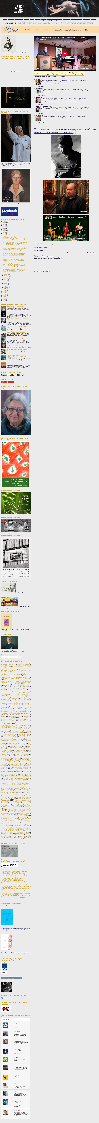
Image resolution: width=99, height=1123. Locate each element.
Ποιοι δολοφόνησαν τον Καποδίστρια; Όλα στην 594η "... (14, 270)
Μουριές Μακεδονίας (26, 767)
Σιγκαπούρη (15, 809)
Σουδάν (24, 811)
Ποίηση (4, 794)
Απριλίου (6, 283)
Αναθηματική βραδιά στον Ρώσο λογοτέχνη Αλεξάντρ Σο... (14, 260)
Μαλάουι (2, 755)
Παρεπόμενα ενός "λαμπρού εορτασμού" (11, 237)
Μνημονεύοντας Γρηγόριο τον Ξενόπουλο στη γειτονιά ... (14, 263)
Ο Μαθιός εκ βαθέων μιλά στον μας (11, 879)
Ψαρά (2, 837)
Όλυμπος (14, 780)
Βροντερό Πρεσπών (11, 695)
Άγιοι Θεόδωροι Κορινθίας (24, 669)
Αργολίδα (29, 682)
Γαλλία (8, 697)
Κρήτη (24, 746)
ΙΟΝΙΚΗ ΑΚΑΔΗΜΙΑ (13, 731)
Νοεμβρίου (6, 274)
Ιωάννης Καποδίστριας (10, 734)
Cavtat (27, 837)
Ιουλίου (5, 279)
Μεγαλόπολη (24, 760)
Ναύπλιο (16, 774)
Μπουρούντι (26, 771)
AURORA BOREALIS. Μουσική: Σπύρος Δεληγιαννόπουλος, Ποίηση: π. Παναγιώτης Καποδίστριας (17, 356)
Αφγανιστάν (17, 689)
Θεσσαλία (10, 727)
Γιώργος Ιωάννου (23, 698)
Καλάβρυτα (22, 735)
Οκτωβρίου (6, 275)
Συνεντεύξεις (4, 817)
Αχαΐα (30, 689)
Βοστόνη (17, 694)
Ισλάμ (2, 732)
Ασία (21, 688)
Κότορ (12, 746)
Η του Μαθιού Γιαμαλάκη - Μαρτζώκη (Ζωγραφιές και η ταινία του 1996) (16, 887)
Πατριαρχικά (25, 789)
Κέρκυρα (4, 742)
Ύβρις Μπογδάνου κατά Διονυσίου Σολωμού (11, 828)
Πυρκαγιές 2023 (4, 802)
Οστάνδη (21, 782)
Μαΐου (5, 282)
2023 (4, 225)
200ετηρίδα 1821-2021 (20, 665)
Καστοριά (23, 739)
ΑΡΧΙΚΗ (5, 19)
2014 (4, 291)
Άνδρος (17, 681)
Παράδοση (5, 785)
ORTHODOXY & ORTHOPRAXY (44, 106)
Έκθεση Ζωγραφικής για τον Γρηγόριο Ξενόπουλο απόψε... (14, 264)
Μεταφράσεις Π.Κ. (8, 763)
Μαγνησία (18, 754)
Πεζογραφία (3, 790)
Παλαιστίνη (3, 784)
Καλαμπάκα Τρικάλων (7, 736)
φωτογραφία (4, 835)
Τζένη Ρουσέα (14, 824)
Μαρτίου (5, 284)
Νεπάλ (23, 775)
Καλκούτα (5, 738)
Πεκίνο (16, 790)
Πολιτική (27, 795)
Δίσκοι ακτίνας (4, 708)
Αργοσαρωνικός (7, 684)
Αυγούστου (6, 278)
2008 (4, 299)
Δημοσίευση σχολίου (38, 250)
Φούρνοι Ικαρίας (20, 832)
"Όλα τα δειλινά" (4, 889)
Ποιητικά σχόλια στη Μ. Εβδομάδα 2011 (15, 795)
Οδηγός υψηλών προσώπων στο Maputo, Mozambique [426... (15, 242)
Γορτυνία (2, 700)
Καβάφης (3, 735)
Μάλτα (7, 755)
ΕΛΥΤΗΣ (32, 19)
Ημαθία (17, 725)
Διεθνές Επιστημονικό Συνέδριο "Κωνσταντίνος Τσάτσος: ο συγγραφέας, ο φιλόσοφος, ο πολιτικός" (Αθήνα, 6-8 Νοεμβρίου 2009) (19, 319)
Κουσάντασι (18, 746)
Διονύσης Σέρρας (12, 707)
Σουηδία (29, 811)
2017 (4, 233)
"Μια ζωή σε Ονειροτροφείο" (24, 664)
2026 (4, 221)
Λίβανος (4, 752)
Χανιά (8, 836)
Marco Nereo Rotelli (10, 838)
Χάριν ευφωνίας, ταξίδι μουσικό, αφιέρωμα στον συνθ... (14, 259)
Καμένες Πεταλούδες (19, 738)
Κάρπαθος (15, 739)
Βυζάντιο (18, 695)
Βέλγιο (12, 691)
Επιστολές (3, 719)
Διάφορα (27, 703)
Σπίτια (27, 813)
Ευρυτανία (9, 722)
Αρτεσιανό (17, 686)
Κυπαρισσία (3, 750)
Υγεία (25, 828)
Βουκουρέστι (23, 694)
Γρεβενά (7, 700)
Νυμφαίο (27, 778)
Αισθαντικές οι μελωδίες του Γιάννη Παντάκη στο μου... (13, 266)
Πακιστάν (13, 783)
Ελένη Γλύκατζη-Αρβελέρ (23, 714)
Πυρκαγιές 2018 (11, 801)
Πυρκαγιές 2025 (13, 802)
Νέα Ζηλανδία (22, 774)
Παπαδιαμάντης (27, 784)
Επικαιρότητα (12, 717)
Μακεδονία (25, 754)
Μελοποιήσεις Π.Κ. (6, 761)
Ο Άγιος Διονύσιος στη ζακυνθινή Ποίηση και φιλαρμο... (14, 269)
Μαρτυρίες (27, 756)
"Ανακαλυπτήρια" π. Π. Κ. (7, 663)
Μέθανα (29, 760)
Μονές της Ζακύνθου (7, 767)
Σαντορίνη (19, 808)
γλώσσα (27, 699)
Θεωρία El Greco (27, 727)
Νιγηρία (28, 775)
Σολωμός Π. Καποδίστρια (15, 811)
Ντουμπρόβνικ (19, 778)
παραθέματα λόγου (40, 88)
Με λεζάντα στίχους (5, 759)
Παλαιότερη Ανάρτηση (92, 252)
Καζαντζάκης (10, 735)
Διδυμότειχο (3, 704)
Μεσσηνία (29, 761)
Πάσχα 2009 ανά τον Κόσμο (12, 787)
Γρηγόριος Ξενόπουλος (17, 700)
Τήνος (27, 824)
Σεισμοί (26, 808)
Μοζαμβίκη (4, 765)
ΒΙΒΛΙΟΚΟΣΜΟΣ (19, 19)
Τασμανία (13, 822)
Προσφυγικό (27, 798)
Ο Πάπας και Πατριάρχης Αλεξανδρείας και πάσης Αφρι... (14, 253)
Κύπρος (10, 750)
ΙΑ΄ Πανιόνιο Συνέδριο (23, 728)
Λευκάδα (24, 751)
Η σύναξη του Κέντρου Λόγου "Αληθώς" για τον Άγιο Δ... (14, 256)
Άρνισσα (8, 686)
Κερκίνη (29, 740)
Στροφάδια (5, 815)
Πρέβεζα (8, 798)
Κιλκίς (4, 743)
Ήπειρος (22, 725)
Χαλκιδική (3, 836)
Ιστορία (22, 732)
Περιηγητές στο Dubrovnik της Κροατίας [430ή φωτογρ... (14, 236)
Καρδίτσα (8, 739)
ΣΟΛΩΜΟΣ (43, 19)
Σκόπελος (11, 810)
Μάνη (12, 755)
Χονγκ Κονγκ (22, 836)
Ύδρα (29, 828)
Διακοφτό (15, 703)
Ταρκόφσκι (8, 822)
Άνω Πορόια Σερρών (15, 682)
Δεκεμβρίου (6, 234)
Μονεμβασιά (28, 765)
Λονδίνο (12, 754)
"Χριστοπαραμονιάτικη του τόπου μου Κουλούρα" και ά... (14, 243)
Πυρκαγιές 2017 (4, 801)
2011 (4, 295)
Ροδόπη (15, 804)
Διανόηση (21, 703)
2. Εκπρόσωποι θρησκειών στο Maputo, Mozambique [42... (14, 245)
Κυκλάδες (20, 748)
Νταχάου (6, 778)
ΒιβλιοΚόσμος (21, 693)
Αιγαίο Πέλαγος (5, 675)
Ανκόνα (23, 681)
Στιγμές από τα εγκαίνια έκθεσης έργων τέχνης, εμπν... (13, 261)
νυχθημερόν (39, 79)
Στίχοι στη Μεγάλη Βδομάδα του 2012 (23, 814)
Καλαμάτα (29, 735)
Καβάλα (28, 734)
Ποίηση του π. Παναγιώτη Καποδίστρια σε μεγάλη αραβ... (14, 265)
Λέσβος (18, 751)
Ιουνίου (5, 280)
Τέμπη (18, 822)
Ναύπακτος (10, 774)
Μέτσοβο (23, 763)
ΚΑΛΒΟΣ (37, 19)
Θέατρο (26, 726)
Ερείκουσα (11, 719)
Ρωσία (16, 805)
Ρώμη (11, 805)
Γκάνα (18, 699)
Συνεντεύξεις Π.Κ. (13, 817)
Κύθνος (14, 748)
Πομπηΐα (13, 797)
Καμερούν (28, 738)
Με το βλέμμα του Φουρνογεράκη (19, 759)
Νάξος (23, 772)
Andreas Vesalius (20, 837)
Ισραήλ (13, 732)
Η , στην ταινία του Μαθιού (15, 888)
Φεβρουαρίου (6, 286)
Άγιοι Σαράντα (4, 670)
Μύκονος (3, 772)
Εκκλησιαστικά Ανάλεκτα (10, 713)
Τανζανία (4, 818)
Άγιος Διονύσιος (27, 671)
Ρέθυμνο (19, 802)
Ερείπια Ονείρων (19, 719)
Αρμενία (2, 686)
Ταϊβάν (30, 817)
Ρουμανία (27, 804)
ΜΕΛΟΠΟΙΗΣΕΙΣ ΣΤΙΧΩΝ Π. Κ (54, 19)
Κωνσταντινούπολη (20, 750)
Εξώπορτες (26, 716)
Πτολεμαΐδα (17, 800)
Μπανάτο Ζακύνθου (7, 771)
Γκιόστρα (22, 699)
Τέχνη (29, 822)
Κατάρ (28, 739)
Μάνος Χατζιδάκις (19, 755)
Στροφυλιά (13, 815)
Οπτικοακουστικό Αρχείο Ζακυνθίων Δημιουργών (16, 781)
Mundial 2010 (19, 838)
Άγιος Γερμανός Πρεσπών (16, 671)
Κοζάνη (12, 744)
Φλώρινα (12, 832)
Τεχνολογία (8, 824)
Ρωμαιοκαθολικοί (4, 805)
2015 (4, 290)
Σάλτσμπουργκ (28, 806)
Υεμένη (5, 829)
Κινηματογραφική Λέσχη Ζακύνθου (11, 894)
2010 (4, 296)
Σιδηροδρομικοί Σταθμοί (24, 809)
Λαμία (30, 750)
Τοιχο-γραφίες (17, 825)
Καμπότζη (3, 739)
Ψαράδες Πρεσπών (9, 837)
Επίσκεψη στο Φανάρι (24, 717)
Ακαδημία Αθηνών (5, 677)
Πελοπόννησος (11, 792)
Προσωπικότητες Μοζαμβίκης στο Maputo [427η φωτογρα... (14, 241)
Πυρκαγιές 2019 (19, 801)
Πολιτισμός (4, 797)
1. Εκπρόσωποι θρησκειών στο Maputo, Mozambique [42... (14, 247)
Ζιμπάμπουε (22, 723)
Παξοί (21, 784)
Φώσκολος (9, 833)
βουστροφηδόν (39, 115)
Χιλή (12, 836)
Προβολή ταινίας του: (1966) (11, 872)
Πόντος (18, 797)
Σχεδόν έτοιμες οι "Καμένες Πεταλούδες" (16, 332)
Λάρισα (11, 751)
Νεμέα (19, 775)
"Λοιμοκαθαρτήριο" (12, 664)
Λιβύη (10, 752)
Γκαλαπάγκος (12, 699)
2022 (4, 226)
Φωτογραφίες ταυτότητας (16, 835)
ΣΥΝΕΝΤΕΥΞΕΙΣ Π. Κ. (76, 19)
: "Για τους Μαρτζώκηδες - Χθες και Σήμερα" (15, 884)
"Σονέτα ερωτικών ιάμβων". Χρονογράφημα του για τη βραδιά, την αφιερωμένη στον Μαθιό (14, 882)
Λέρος (15, 751)
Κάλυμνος (11, 738)
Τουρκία (25, 825)
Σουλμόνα (5, 813)
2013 (4, 292)
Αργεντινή (23, 682)
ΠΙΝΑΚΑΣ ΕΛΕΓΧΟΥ (53, 20)
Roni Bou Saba (11, 839)
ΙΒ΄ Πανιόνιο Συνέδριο (17, 730)
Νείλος (14, 775)
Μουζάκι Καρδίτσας (18, 767)
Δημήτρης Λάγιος (7, 702)
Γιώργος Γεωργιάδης (12, 698)
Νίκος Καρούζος (13, 776)
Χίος (16, 836)
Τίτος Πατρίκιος (8, 825)
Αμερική (16, 680)
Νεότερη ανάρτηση (38, 252)
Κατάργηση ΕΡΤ (4, 740)
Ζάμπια (17, 723)
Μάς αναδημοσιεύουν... (6, 758)
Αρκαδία (27, 685)
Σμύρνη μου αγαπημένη (46, 116)
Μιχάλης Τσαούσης (24, 764)
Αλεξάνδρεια (4, 678)
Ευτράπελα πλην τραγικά (19, 722)
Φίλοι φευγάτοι (10, 830)
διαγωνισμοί (17, 702)
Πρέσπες (14, 798)
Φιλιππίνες (22, 829)
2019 (4, 230)
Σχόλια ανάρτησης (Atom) (47, 256)
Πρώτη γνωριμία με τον (14, 871)
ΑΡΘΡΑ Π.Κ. (11, 19)
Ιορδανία (21, 731)
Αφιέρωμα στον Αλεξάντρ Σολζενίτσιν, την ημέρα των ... (13, 252)
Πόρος (23, 797)
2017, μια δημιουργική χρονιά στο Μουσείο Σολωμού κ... (14, 254)
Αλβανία (26, 677)
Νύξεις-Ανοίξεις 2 (4, 779)
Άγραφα (21, 673)
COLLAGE (26, 19)
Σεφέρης (3, 809)
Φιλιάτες (16, 829)
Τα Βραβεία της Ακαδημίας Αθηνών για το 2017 (12, 244)
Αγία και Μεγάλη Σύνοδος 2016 (11, 669)
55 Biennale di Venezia (17, 666)
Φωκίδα (3, 833)
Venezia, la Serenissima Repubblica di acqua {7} (13, 271)
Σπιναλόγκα (21, 813)
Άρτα (13, 686)
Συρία (20, 817)
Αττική (27, 688)
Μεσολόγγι (22, 761)
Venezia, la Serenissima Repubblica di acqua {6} (13, 272)
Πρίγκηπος (20, 798)
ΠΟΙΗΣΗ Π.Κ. (66, 19)
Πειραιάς (10, 790)
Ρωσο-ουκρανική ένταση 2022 (25, 805)
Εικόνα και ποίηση (9, 710)
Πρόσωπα (55, 244)
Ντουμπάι (12, 778)
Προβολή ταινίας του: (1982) (11, 885)
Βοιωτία (7, 694)
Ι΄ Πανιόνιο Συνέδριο (11, 728)
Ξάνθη (12, 779)
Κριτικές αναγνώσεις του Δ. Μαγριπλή (19, 747)
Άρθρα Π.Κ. (17, 684)
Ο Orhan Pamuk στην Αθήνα (13, 343)
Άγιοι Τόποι (13, 670)
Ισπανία (7, 732)
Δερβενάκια (25, 700)
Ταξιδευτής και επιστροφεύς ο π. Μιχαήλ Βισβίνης (19, 818)
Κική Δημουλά (28, 742)
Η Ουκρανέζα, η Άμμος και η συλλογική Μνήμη (17, 349)
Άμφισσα (3, 681)
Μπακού (28, 770)
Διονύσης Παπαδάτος (19, 706)
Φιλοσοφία (20, 830)
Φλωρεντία (6, 832)
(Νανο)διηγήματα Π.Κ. (6, 665)
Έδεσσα (29, 708)
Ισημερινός (28, 731)
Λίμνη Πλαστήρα (17, 752)
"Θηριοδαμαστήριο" (19, 663)
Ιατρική (8, 730)
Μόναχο (21, 765)
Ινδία (2, 731)
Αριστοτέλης (22, 685)
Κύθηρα (9, 748)
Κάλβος (15, 736)
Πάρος (2, 787)
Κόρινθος (28, 744)
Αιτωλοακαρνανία (27, 675)
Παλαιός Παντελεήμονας (23, 783)
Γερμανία (15, 697)
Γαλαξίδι (24, 695)
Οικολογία (24, 779)
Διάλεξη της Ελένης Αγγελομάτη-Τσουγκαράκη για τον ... (14, 255)
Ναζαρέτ (18, 772)
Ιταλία (29, 732)
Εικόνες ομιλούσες (20, 711)
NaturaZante (39, 97)
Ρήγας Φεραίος (25, 802)
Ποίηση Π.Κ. (16, 794)
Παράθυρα (13, 785)
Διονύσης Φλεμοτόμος (23, 707)
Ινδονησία (7, 731)
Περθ (20, 792)
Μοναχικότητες (14, 765)
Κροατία (3, 748)
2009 (4, 297)
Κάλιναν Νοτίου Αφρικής (25, 736)
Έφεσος (29, 722)
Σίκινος (2, 810)
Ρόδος (20, 804)
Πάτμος (11, 789)
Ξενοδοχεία (17, 779)
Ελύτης (3, 716)
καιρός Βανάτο (37, 73)
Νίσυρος (20, 776)
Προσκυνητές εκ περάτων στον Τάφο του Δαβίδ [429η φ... (14, 238)
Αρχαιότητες (24, 686)
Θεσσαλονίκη (18, 727)
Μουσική (51, 244)
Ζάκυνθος (6, 723)
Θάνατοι (28, 725)
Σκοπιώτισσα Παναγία (20, 810)
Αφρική (23, 689)
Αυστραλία (3, 689)
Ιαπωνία (3, 730)
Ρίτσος (8, 804)
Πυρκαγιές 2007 (25, 800)
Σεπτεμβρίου (6, 276)
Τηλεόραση (21, 824)
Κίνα (10, 743)
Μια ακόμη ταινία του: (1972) (13, 880)
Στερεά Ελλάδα (9, 814)
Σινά (6, 810)
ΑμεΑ (11, 680)
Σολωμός (3, 811)
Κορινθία (22, 744)
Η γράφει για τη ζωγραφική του (13, 878)
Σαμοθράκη (5, 808)
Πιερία (28, 792)
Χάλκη (28, 835)
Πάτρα (18, 789)
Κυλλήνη (27, 748)
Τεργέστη (23, 822)
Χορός (29, 836)
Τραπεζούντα (4, 827)
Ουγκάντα (27, 782)
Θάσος (21, 726)
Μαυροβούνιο (16, 758)
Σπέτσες (15, 813)
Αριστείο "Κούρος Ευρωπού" (10, 685)
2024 (4, 224)
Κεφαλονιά (13, 742)
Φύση (26, 832)
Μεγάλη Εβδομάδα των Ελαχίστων (12, 760)
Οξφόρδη (19, 780)
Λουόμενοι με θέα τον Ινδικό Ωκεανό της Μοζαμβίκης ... (14, 250)
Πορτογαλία (3, 798)
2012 (4, 294)
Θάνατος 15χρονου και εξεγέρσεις (9, 726)
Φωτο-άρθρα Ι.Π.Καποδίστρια (22, 833)
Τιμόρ (2, 825)
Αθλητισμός (26, 674)
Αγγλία (2, 669)
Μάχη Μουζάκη (25, 758)
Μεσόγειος (16, 761)
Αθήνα (18, 674)
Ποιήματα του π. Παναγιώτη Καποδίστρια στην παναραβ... (14, 268)
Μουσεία (3, 768)
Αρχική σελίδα (65, 252)
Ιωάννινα (21, 734)
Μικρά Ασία (14, 764)
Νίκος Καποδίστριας (4, 776)
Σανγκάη (12, 808)
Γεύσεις (22, 697)
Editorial (2, 838)
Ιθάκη (25, 730)
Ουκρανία (3, 783)
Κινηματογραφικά (19, 743)
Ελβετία (13, 714)
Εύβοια (2, 722)
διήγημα (9, 704)
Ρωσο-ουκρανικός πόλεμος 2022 (12, 806)
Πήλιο (24, 792)
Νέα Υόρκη (8, 775)
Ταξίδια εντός (26, 820)
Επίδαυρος (3, 717)
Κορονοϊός (4, 746)
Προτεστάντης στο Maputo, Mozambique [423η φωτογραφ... (15, 248)
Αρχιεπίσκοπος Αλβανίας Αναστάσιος (9, 688)
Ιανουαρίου (6, 287)
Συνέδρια (24, 815)
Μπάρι (18, 771)
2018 (4, 232)
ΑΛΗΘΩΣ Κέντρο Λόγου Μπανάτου (20, 678)
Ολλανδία (8, 780)
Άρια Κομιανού (27, 684)
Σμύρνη (28, 810)
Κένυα (25, 740)
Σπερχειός (10, 813)
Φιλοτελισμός (27, 830)
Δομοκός (15, 708)
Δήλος (30, 700)
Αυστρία (10, 689)
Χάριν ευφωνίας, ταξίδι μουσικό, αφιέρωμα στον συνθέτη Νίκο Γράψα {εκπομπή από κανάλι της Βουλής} (65, 131)
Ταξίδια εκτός (9, 820)
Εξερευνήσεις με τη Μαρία (15, 716)
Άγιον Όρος (23, 670)
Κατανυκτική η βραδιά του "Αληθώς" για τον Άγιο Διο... (13, 258)
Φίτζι (2, 832)
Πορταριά (28, 797)
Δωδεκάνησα (22, 708)
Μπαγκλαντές (22, 770)
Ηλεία (12, 725)
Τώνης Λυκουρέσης (26, 827)
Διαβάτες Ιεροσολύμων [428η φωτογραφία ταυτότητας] (14, 239)
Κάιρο (16, 735)
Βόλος (12, 694)
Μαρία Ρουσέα (15, 756)
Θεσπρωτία (3, 727)
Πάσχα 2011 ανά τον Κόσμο (13, 788)
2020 (4, 229)
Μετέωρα (17, 763)
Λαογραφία (4, 751)
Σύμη (19, 815)
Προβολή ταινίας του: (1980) (13, 873)
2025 (4, 222)
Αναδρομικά (10, 681)
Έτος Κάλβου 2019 (23, 720)
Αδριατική (3, 674)
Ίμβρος (28, 730)
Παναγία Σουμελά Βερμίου (13, 784)
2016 (4, 288)
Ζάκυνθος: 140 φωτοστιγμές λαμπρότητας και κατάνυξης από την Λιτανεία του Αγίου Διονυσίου (63, 80)
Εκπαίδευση (28, 713)
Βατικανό (6, 691)
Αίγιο (14, 675)
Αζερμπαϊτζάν (13, 674)
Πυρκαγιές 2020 (27, 801)
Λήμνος (29, 751)
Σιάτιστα (9, 809)
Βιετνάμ (2, 694)
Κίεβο (19, 742)
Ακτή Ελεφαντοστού (17, 677)
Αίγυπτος (19, 675)
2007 (4, 300)
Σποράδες (3, 814)
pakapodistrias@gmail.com (11, 23)
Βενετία (18, 691)
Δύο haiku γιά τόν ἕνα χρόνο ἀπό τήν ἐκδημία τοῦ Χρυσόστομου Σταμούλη (58, 89)
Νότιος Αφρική (27, 776)
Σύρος (25, 817)
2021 (4, 228)
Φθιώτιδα (11, 829)
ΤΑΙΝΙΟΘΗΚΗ (86, 19)
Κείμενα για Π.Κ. (15, 740)
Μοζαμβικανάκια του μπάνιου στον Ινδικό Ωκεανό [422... (14, 249)
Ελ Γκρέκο (6, 714)
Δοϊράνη (11, 708)
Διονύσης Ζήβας (17, 704)
